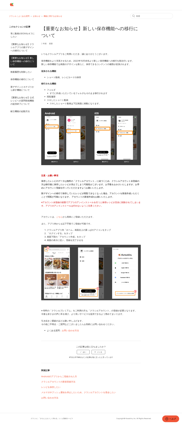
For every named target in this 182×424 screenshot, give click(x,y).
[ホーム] (11, 6)
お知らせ (36, 16)
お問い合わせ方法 (70, 330)
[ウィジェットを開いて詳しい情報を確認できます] (170, 419)
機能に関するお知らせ (53, 16)
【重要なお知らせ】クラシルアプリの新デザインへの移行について (22, 47)
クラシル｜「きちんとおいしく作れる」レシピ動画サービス (52, 418)
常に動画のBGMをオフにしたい (23, 35)
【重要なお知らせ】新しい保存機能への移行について (22, 61)
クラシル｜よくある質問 (19, 16)
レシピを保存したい (50, 387)
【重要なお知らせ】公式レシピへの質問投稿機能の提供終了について (22, 100)
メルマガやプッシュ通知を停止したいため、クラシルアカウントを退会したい (78, 392)
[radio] (83, 352)
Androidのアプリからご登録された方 (59, 376)
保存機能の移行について (22, 79)
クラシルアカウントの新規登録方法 (58, 381)
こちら (59, 216)
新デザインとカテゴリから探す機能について (22, 88)
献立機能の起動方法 (20, 111)
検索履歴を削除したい (21, 72)
